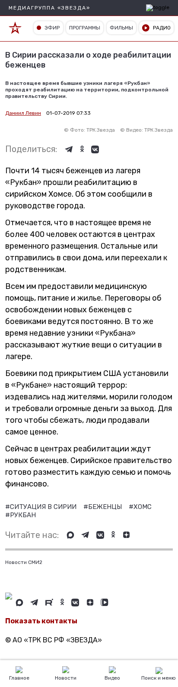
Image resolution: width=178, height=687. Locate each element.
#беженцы (103, 507)
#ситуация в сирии (41, 507)
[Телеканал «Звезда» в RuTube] (49, 602)
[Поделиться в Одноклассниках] (82, 149)
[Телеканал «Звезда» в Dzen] (126, 535)
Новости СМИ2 (23, 562)
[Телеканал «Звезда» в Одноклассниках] (113, 535)
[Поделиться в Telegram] (69, 149)
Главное (19, 678)
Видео (112, 678)
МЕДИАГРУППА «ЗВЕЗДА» (49, 8)
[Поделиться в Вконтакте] (95, 149)
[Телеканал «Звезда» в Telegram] (85, 535)
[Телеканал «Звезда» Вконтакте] (100, 535)
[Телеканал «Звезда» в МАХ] (70, 535)
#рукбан (20, 515)
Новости (65, 678)
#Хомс (140, 507)
